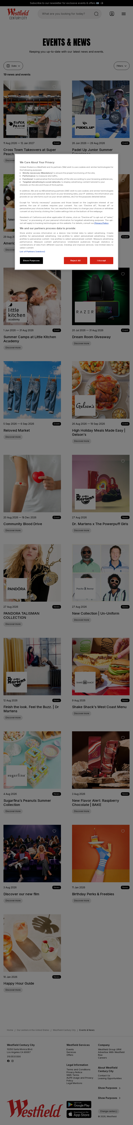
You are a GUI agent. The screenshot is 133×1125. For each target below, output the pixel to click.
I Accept (101, 260)
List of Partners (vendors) (32, 251)
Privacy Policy (101, 223)
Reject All (75, 260)
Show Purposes (31, 260)
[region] (66, 212)
